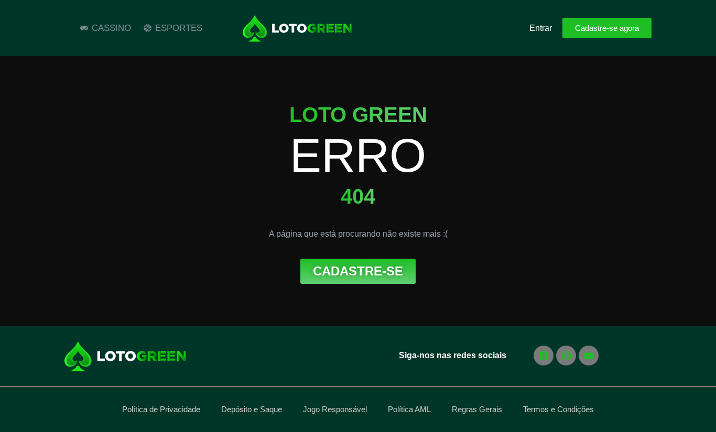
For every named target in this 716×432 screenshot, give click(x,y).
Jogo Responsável (335, 409)
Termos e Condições (558, 409)
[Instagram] (566, 355)
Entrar (540, 28)
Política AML (409, 409)
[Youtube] (589, 355)
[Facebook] (544, 355)
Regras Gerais (477, 409)
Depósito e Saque (251, 409)
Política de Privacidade (161, 409)
